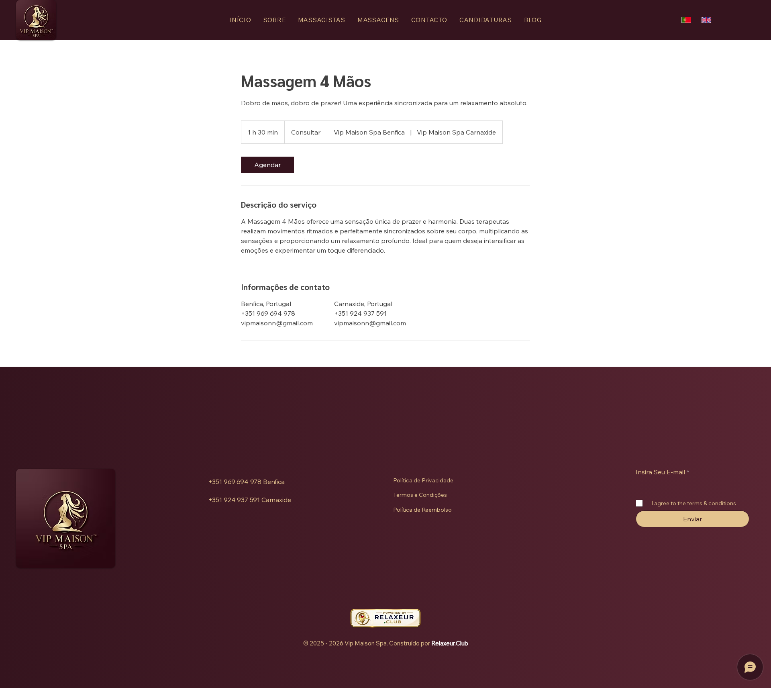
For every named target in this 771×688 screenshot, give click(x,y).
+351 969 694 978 (234, 482)
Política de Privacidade (423, 480)
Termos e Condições (420, 494)
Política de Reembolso (422, 509)
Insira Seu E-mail (660, 472)
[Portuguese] (686, 20)
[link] (267, 165)
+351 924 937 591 (234, 500)
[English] (706, 20)
